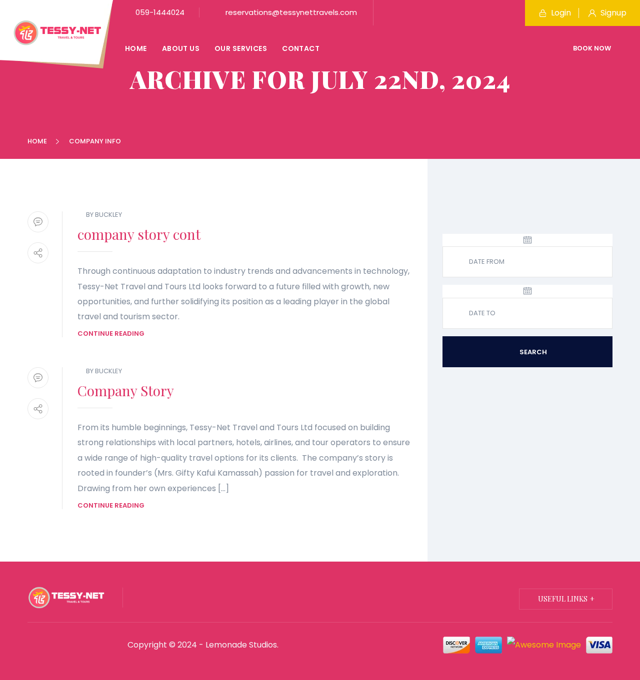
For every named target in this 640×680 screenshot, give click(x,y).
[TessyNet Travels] (57, 32)
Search (532, 352)
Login (560, 12)
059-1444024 (159, 12)
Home (136, 48)
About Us (181, 48)
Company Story (126, 390)
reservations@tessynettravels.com (290, 12)
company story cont (139, 234)
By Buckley (104, 214)
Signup (612, 12)
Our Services (240, 48)
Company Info (95, 141)
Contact (301, 48)
